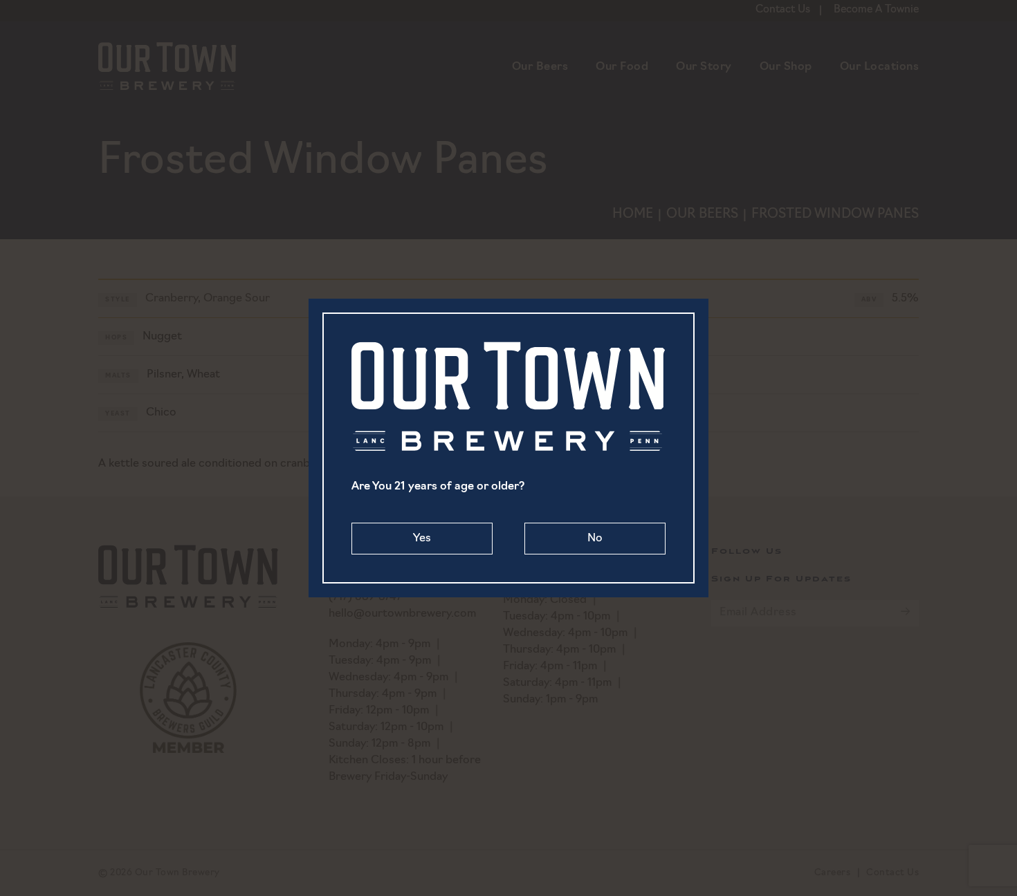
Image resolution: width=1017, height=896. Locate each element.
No (595, 538)
